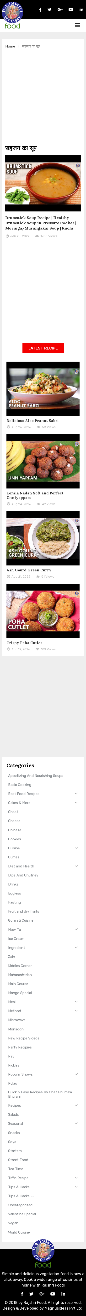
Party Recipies (20, 1047)
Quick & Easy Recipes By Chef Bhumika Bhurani (40, 1094)
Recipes (14, 1105)
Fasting (14, 902)
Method (14, 1011)
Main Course (18, 984)
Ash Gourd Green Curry (28, 570)
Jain (11, 957)
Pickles (13, 1065)
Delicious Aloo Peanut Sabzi (32, 420)
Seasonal (15, 1123)
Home (10, 46)
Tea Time (15, 1169)
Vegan (13, 1223)
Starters (15, 1151)
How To (14, 930)
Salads (13, 1114)
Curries (13, 857)
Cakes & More (19, 803)
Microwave (17, 1020)
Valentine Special (22, 1214)
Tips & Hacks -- (21, 1196)
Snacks (14, 1133)
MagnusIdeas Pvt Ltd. (64, 1308)
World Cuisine (19, 1232)
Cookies (14, 839)
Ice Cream (16, 939)
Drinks (13, 884)
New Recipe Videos (23, 1038)
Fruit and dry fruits (23, 911)
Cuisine (14, 848)
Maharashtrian (20, 975)
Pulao (12, 1083)
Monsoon (16, 1029)
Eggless (14, 893)
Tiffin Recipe (18, 1178)
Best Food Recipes (23, 794)
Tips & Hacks (19, 1187)
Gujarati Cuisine (20, 920)
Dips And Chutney (23, 875)
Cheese (14, 821)
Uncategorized (20, 1205)
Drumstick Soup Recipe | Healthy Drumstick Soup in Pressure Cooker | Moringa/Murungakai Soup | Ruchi (40, 222)
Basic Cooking (19, 785)
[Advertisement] (43, 96)
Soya (12, 1142)
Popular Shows (20, 1074)
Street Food (18, 1160)
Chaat (13, 812)
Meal (12, 1002)
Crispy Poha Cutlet (24, 643)
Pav (11, 1056)
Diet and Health (21, 866)
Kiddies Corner (20, 966)
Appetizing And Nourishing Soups (35, 776)
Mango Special (20, 993)
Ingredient (16, 948)
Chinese (14, 830)
